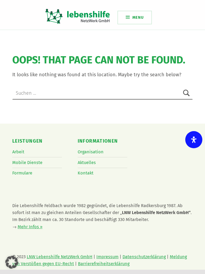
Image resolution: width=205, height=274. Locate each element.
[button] (11, 262)
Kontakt (85, 173)
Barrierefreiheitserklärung (103, 263)
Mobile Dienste (27, 162)
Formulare (22, 173)
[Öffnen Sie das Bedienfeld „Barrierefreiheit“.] (193, 139)
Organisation (91, 151)
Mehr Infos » (30, 226)
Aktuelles (87, 162)
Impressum (107, 256)
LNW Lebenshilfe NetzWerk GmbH (59, 256)
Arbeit (18, 151)
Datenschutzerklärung (144, 256)
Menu (138, 17)
